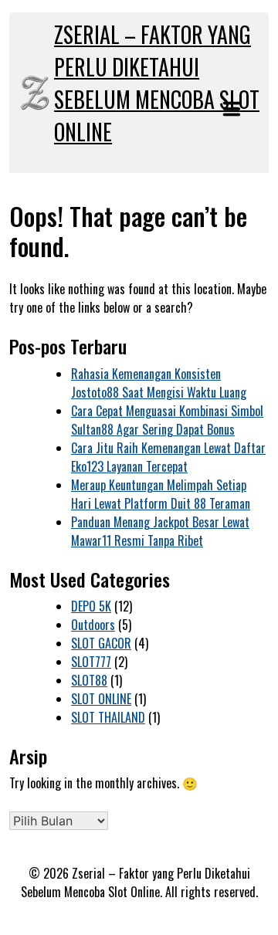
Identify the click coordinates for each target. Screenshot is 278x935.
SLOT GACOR (101, 643)
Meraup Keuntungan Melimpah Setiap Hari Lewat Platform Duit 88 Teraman (160, 494)
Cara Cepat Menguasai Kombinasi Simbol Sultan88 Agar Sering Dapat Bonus (167, 420)
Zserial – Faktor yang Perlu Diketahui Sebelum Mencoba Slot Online (156, 83)
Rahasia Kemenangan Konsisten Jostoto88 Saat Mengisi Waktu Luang (158, 382)
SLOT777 (91, 661)
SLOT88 (89, 680)
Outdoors (93, 624)
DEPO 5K (91, 606)
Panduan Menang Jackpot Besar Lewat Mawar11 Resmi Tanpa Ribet (160, 531)
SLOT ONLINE (101, 698)
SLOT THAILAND (108, 717)
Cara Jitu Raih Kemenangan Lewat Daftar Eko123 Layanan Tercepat (168, 457)
